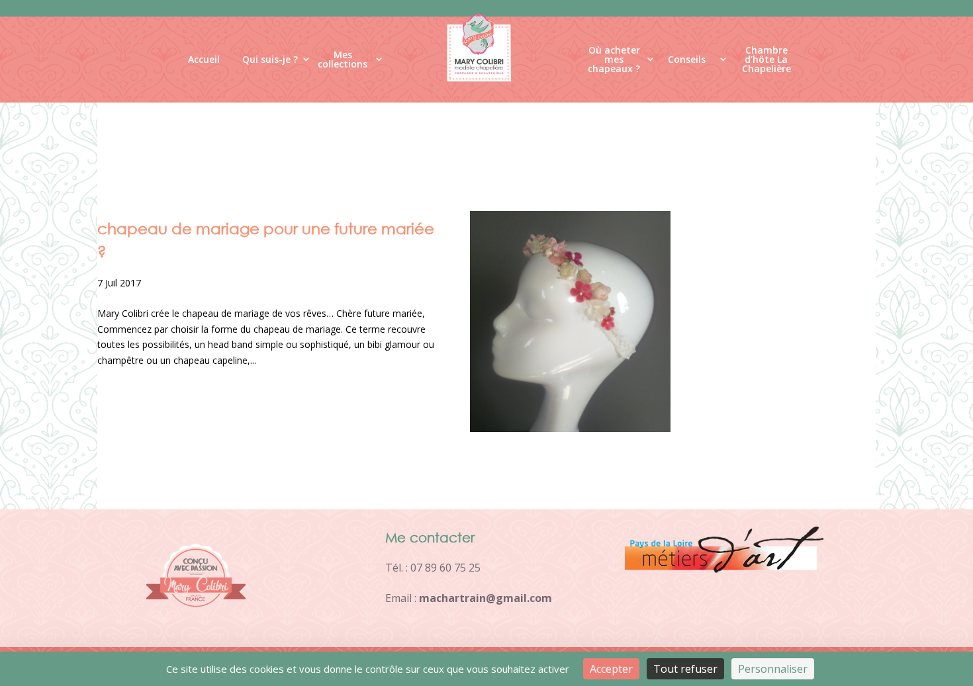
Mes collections (342, 60)
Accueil (204, 59)
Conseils (687, 59)
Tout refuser (685, 669)
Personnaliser (773, 669)
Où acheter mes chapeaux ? (614, 62)
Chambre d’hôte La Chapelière (766, 62)
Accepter (611, 669)
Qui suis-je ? (270, 59)
